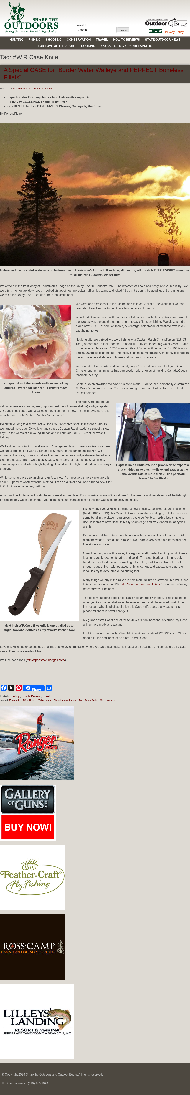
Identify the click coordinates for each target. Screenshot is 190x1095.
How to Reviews (126, 39)
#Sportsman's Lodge (65, 700)
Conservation (79, 39)
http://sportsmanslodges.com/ (46, 660)
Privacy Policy (174, 32)
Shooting (54, 39)
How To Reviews (31, 696)
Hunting (16, 39)
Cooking (88, 46)
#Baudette (14, 700)
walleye (111, 700)
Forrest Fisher (43, 88)
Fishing (35, 39)
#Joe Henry (29, 700)
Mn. (102, 700)
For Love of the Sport (57, 46)
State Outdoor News (163, 39)
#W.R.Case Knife (88, 700)
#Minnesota (44, 700)
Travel (102, 39)
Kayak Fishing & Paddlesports (126, 46)
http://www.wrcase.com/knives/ (141, 584)
